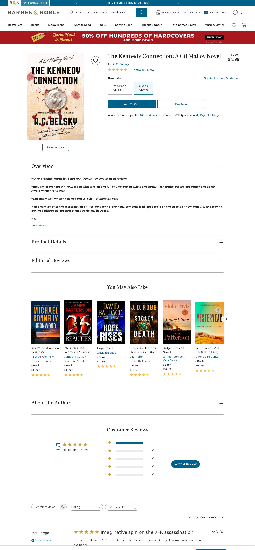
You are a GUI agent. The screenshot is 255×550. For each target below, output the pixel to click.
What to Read (82, 24)
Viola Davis (170, 360)
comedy (65, 526)
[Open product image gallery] (55, 96)
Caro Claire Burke (207, 356)
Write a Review (144, 69)
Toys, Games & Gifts (183, 24)
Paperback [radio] (120, 88)
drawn (127, 526)
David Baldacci (107, 352)
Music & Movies (214, 24)
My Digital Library (207, 115)
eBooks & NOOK (151, 24)
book (36, 526)
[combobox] (86, 507)
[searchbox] (45, 507)
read (114, 526)
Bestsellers (15, 24)
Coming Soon (123, 24)
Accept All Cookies (211, 542)
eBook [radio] (143, 88)
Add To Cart (132, 104)
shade (50, 526)
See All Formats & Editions (221, 78)
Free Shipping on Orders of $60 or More (127, 2)
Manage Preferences (178, 542)
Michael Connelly (42, 356)
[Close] (248, 542)
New (103, 24)
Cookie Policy (106, 545)
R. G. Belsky (121, 64)
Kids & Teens (56, 24)
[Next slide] (223, 319)
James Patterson (75, 356)
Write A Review (185, 464)
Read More (38, 225)
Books (35, 24)
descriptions (97, 526)
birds (80, 526)
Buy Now (181, 104)
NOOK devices (149, 115)
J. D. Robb (136, 356)
